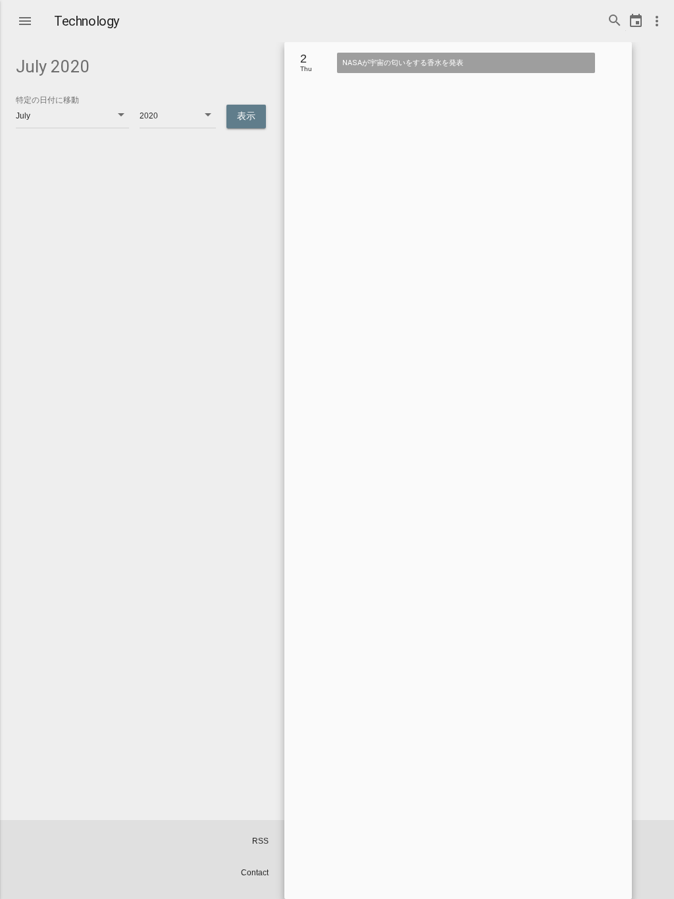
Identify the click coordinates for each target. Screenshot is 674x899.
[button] (25, 18)
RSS (260, 841)
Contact (255, 872)
